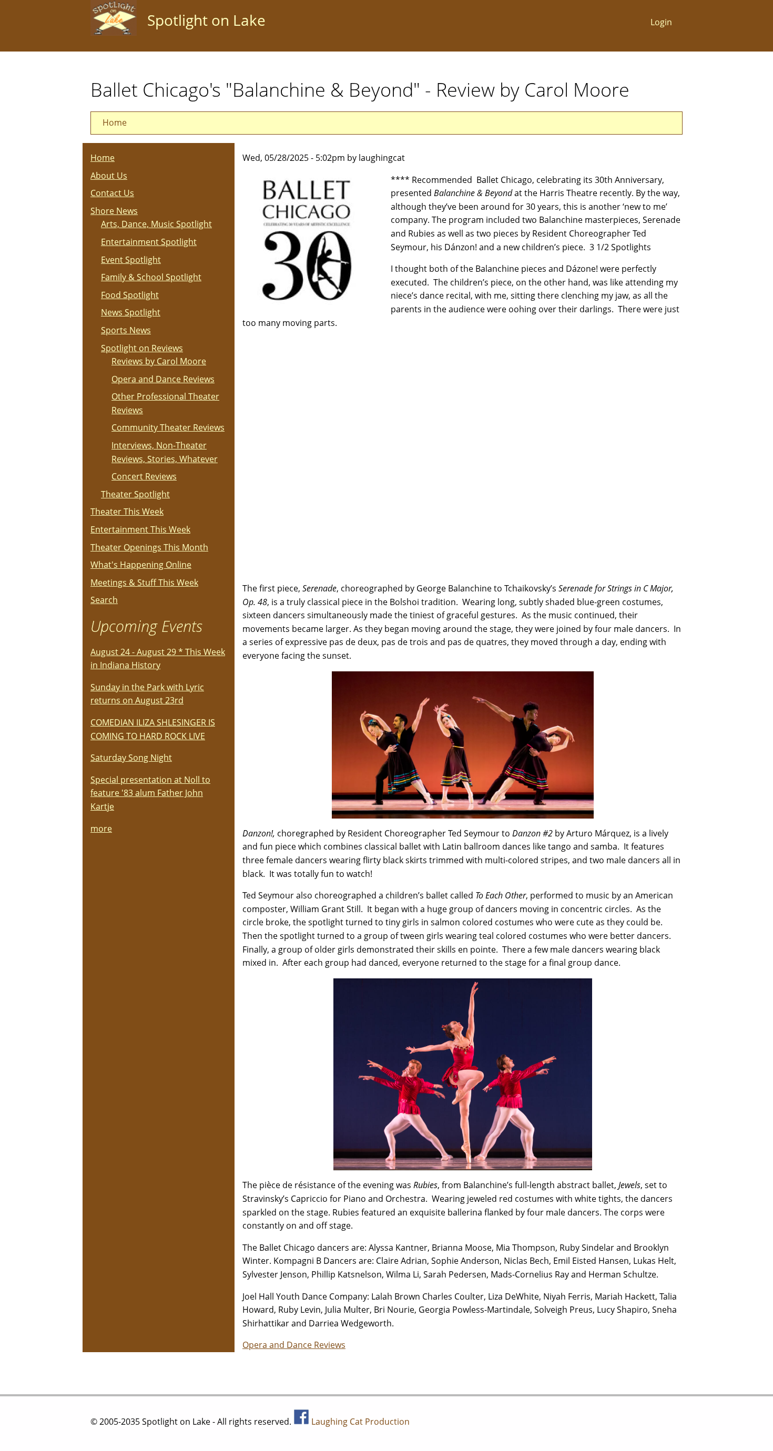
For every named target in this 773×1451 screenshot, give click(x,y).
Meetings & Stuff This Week (144, 582)
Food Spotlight (130, 295)
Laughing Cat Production (360, 1421)
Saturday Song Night (131, 757)
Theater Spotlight (135, 494)
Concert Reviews (144, 476)
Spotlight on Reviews (142, 348)
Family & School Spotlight (151, 277)
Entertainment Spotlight (149, 242)
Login (661, 22)
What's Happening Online (140, 564)
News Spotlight (130, 312)
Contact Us (112, 193)
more (101, 828)
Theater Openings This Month (149, 547)
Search (104, 600)
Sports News (126, 330)
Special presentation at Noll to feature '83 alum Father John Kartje (150, 793)
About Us (108, 175)
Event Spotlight (131, 259)
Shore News (114, 211)
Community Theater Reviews (168, 427)
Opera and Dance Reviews (293, 1345)
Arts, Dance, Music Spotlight (156, 224)
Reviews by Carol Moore (158, 361)
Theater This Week (127, 511)
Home (115, 122)
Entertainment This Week (140, 529)
